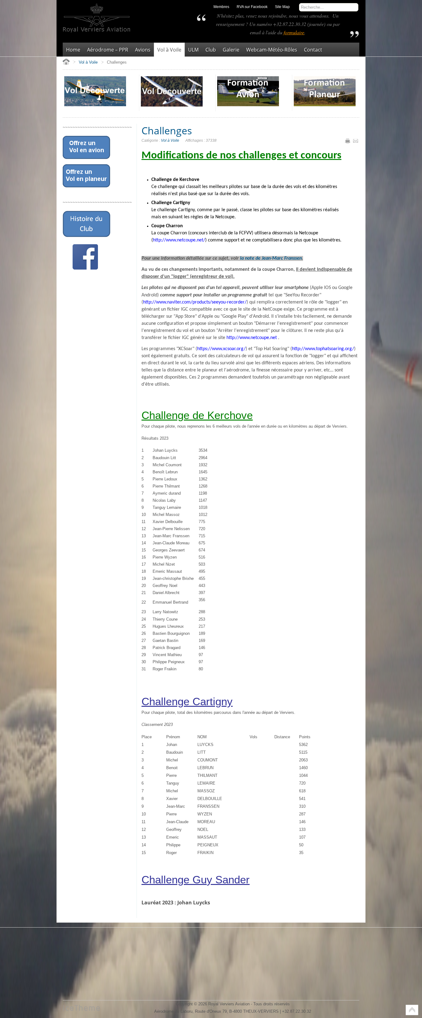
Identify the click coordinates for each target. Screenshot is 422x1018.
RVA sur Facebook (252, 7)
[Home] (66, 61)
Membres (221, 7)
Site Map (282, 7)
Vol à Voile (170, 140)
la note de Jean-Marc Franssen (271, 258)
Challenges (166, 130)
